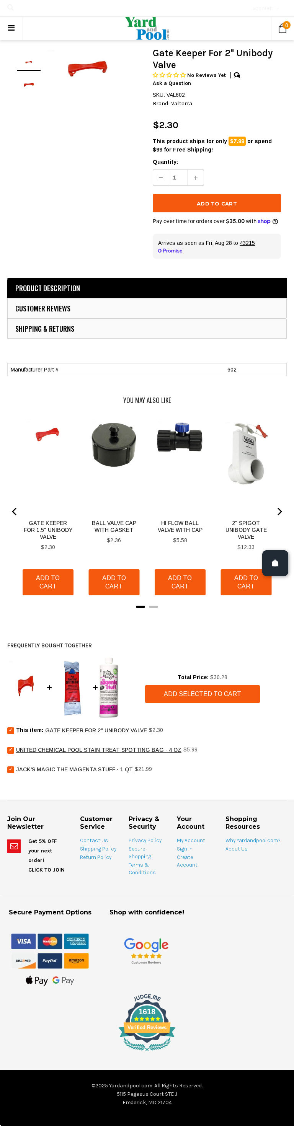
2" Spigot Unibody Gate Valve (246, 530)
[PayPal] (50, 960)
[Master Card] (50, 941)
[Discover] (23, 960)
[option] (89, 70)
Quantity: (165, 162)
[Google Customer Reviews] (146, 950)
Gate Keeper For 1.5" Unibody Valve (48, 530)
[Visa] (23, 941)
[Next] (279, 511)
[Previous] (15, 511)
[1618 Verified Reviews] (147, 1052)
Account (263, 8)
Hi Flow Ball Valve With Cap (180, 526)
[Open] (275, 563)
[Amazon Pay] (76, 960)
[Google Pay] (63, 980)
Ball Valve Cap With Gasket (114, 526)
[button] (170, 75)
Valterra (181, 103)
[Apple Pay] (36, 980)
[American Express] (76, 941)
